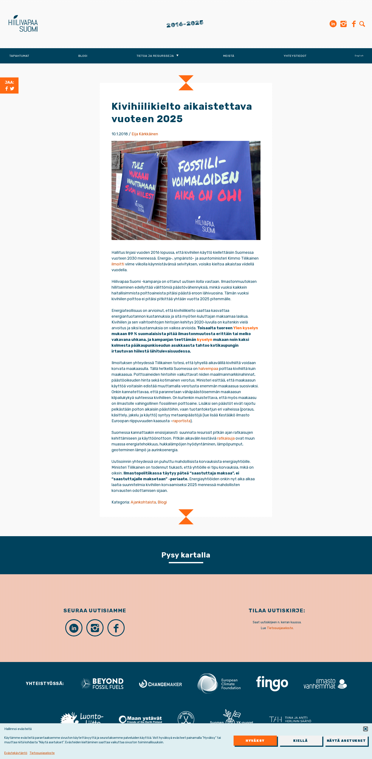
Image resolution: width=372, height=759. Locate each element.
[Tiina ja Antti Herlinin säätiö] (290, 719)
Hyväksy (255, 741)
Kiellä (300, 741)
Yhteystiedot (295, 55)
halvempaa (208, 368)
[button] (365, 729)
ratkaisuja (226, 438)
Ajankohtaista (143, 502)
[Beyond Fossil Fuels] (102, 683)
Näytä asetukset (346, 741)
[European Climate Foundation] (219, 683)
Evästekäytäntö (15, 753)
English (359, 56)
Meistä (228, 55)
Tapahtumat (19, 55)
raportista (181, 421)
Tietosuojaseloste (42, 753)
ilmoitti (118, 264)
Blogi (82, 55)
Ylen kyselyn (245, 328)
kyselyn (204, 339)
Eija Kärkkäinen (145, 134)
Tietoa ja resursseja (155, 55)
